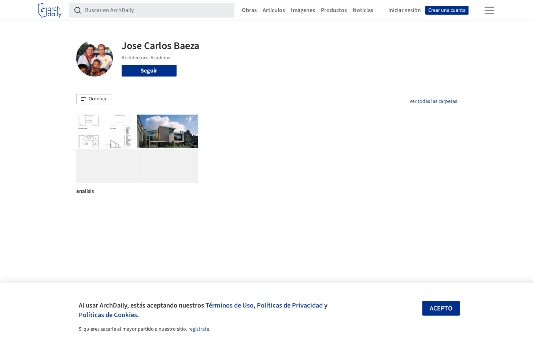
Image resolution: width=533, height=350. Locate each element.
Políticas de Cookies (108, 315)
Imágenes (303, 10)
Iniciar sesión (404, 10)
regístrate (198, 329)
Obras (249, 10)
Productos (334, 10)
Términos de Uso (229, 305)
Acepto (441, 308)
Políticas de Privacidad (290, 305)
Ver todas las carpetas (433, 101)
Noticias (363, 10)
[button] (93, 99)
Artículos (274, 10)
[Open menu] (489, 10)
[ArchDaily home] (50, 10)
